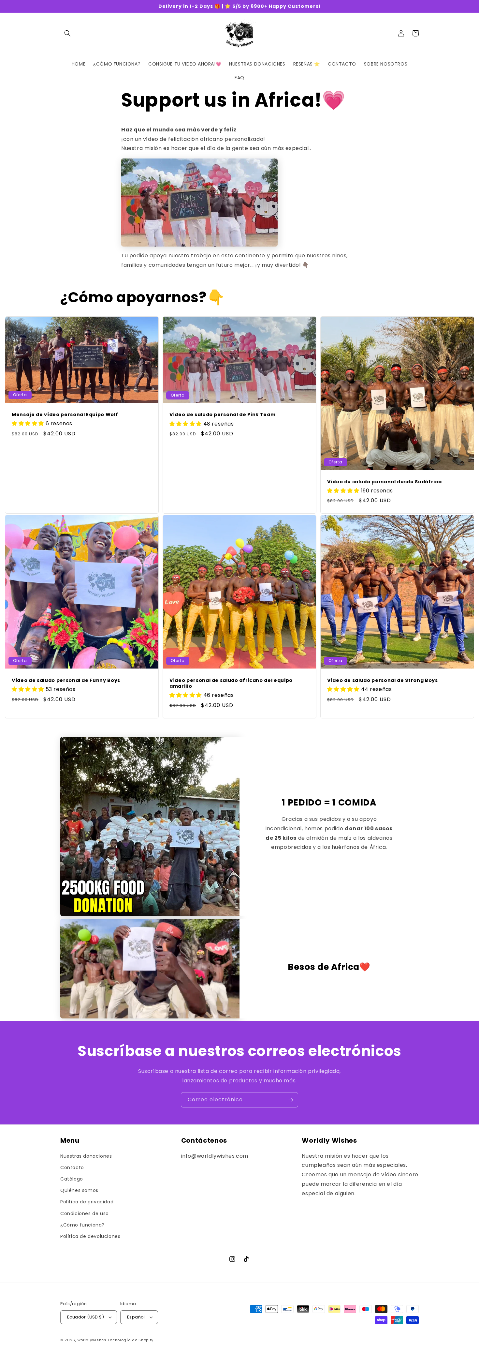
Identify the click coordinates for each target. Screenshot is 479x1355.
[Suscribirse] (290, 1099)
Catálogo (71, 1179)
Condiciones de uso (84, 1213)
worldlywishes (92, 1340)
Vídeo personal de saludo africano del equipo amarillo (231, 683)
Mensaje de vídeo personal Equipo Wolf (65, 414)
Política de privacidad (86, 1201)
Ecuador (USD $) (85, 1317)
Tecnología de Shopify (130, 1340)
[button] (67, 33)
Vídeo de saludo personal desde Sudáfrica (384, 482)
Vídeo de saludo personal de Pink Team (222, 414)
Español (136, 1317)
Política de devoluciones (90, 1236)
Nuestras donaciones (86, 1156)
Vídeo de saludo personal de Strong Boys (382, 680)
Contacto (72, 1167)
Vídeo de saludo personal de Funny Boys (66, 680)
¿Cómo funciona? (82, 1225)
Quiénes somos (79, 1190)
